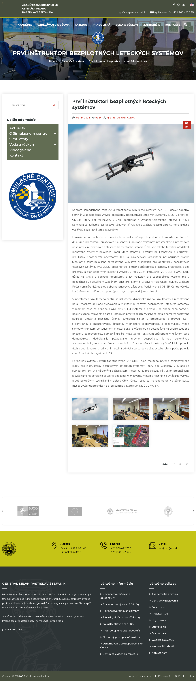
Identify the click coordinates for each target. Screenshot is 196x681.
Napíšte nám (160, 12)
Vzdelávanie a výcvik (53, 24)
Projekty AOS (160, 613)
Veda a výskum (127, 24)
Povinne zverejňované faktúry (121, 604)
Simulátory (18, 139)
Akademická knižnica (165, 594)
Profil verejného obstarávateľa (121, 630)
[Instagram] (178, 4)
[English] (191, 4)
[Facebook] (174, 4)
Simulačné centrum (73, 61)
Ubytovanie (159, 620)
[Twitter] (180, 464)
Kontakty (172, 24)
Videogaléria (20, 150)
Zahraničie (151, 24)
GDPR (178, 676)
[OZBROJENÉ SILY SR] (138, 510)
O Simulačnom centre (28, 133)
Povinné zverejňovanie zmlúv (121, 610)
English (190, 676)
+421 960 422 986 (120, 552)
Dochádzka (159, 633)
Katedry (81, 24)
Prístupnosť (164, 676)
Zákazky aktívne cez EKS (118, 624)
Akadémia (25, 24)
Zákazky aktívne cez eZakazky (122, 617)
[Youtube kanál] (184, 4)
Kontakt (16, 155)
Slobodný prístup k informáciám (123, 637)
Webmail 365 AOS (163, 640)
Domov (53, 61)
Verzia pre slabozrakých (134, 12)
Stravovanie (159, 626)
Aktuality (17, 128)
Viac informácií (14, 629)
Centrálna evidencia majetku (120, 654)
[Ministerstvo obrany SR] (92, 510)
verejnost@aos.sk (167, 548)
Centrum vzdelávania (165, 600)
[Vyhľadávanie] (185, 24)
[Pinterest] (187, 464)
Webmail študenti (163, 646)
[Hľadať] (53, 105)
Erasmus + (158, 607)
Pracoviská (101, 24)
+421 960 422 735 (183, 12)
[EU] (45, 510)
